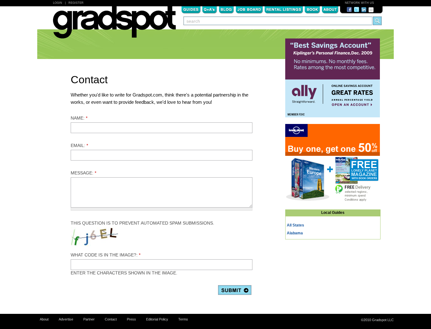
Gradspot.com (114, 25)
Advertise (66, 319)
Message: (83, 172)
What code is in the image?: (105, 254)
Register (76, 2)
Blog (226, 9)
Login (57, 2)
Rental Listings (284, 9)
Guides (190, 9)
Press (131, 319)
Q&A (209, 9)
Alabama (295, 233)
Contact (111, 319)
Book (312, 9)
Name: (79, 117)
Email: (79, 145)
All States (295, 225)
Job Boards (249, 9)
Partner (89, 319)
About (330, 9)
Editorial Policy (157, 319)
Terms (183, 319)
